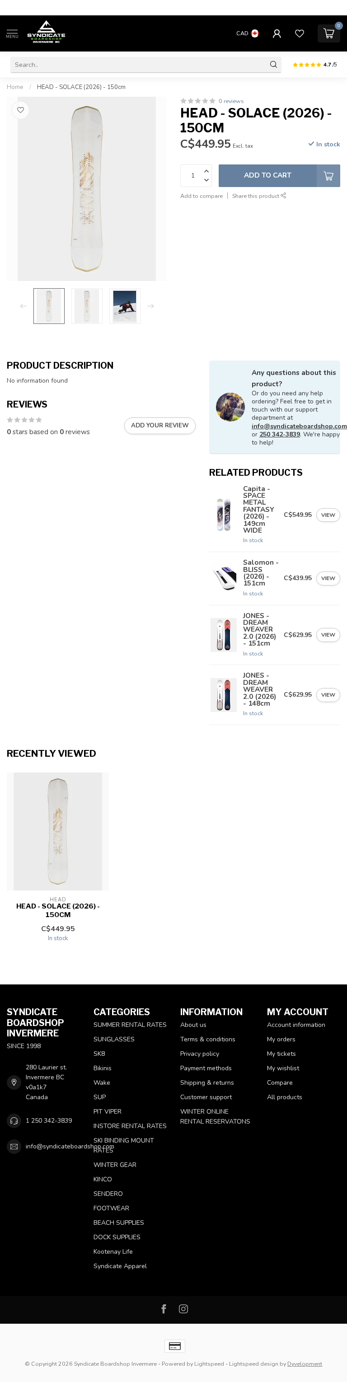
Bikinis (103, 1068)
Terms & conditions (207, 1039)
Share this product (256, 196)
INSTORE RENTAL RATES (130, 1126)
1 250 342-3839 (49, 1120)
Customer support (206, 1097)
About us (193, 1025)
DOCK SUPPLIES (117, 1237)
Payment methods (206, 1068)
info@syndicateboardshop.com (299, 426)
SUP (100, 1097)
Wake (102, 1082)
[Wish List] (299, 33)
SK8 (99, 1053)
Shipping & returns (207, 1082)
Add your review (160, 426)
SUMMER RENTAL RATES (130, 1025)
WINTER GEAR (115, 1165)
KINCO (103, 1179)
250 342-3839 (279, 434)
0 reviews (231, 101)
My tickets (281, 1053)
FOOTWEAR (111, 1208)
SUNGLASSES (114, 1039)
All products (284, 1097)
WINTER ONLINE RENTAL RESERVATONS (215, 1116)
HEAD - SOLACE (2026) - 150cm (81, 87)
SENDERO (108, 1194)
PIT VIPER (108, 1111)
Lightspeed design (253, 1364)
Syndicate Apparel (120, 1266)
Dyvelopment (304, 1364)
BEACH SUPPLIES (119, 1222)
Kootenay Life (113, 1251)
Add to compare (201, 196)
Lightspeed (209, 1364)
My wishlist (283, 1068)
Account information (296, 1025)
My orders (281, 1039)
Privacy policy (199, 1053)
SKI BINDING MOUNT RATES (124, 1145)
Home (15, 87)
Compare (280, 1082)
